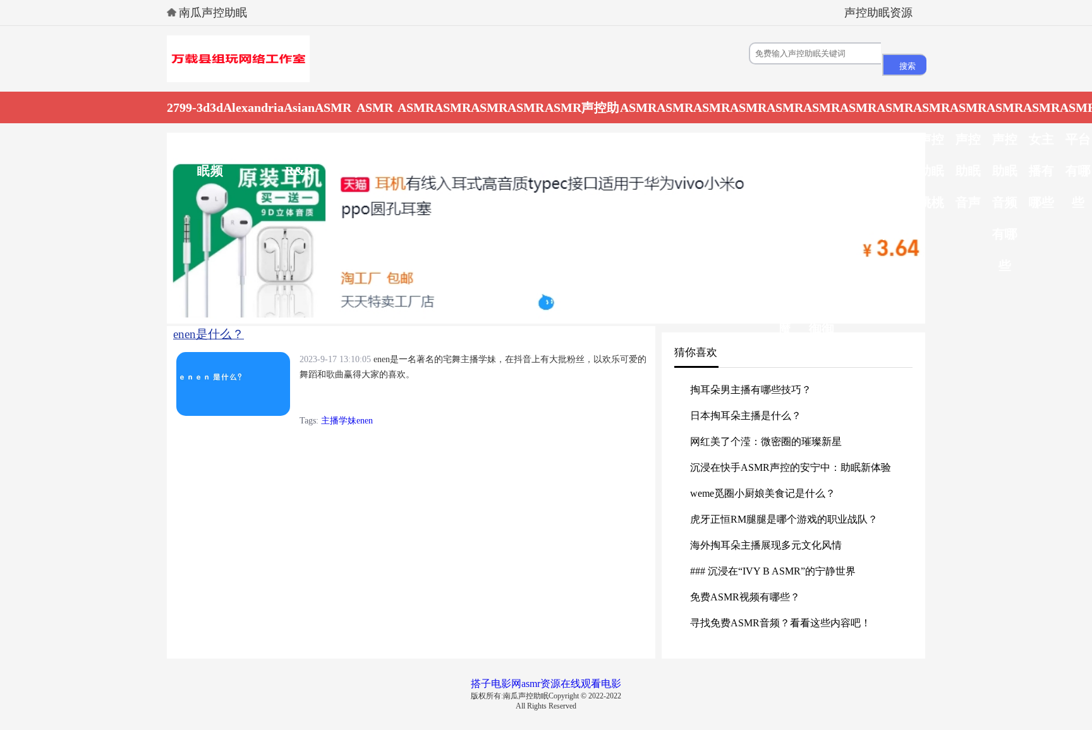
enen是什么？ (208, 334)
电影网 (506, 683)
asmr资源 (541, 683)
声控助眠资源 (878, 12)
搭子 (481, 683)
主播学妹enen (347, 420)
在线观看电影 (591, 683)
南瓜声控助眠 (213, 12)
